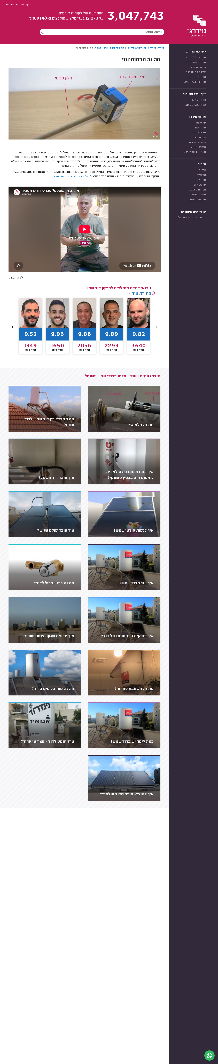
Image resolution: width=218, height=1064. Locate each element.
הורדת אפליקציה (196, 62)
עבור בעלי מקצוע (195, 105)
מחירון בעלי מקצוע (195, 82)
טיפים (202, 170)
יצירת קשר (199, 137)
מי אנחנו (201, 122)
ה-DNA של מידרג (195, 152)
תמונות (202, 77)
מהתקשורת (199, 127)
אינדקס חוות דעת (196, 72)
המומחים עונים (197, 189)
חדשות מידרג (198, 132)
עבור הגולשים (198, 100)
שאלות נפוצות (197, 142)
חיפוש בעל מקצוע (195, 57)
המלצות (201, 175)
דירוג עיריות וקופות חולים (191, 217)
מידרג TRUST (197, 147)
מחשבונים (200, 184)
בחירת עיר (141, 293)
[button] (13, 326)
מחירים (201, 180)
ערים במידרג (198, 67)
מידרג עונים (199, 194)
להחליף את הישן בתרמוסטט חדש (72, 176)
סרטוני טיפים (198, 199)
